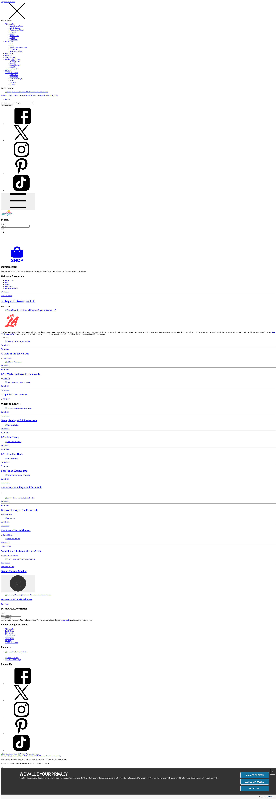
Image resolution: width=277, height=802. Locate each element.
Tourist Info (9, 637)
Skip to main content (8, 2)
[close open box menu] (17, 18)
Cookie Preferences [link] (33, 756)
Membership (14, 77)
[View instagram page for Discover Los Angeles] (21, 157)
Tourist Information (11, 69)
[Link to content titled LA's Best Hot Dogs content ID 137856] (138, 442)
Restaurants (13, 49)
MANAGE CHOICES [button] (255, 775)
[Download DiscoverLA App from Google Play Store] (29, 754)
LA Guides (4, 292)
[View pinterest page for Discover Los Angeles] (21, 174)
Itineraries (8, 55)
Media (12, 80)
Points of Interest (6, 296)
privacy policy (65, 620)
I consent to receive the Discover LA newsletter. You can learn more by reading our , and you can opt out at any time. (48, 620)
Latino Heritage (15, 65)
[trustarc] (270, 797)
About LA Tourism (11, 73)
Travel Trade (14, 75)
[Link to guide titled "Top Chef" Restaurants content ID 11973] (138, 382)
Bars (11, 43)
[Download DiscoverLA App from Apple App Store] (9, 754)
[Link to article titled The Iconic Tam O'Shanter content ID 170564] (138, 518)
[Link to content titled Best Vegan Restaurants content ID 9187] (138, 459)
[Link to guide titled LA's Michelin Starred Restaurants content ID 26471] (138, 362)
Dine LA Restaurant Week (19, 47)
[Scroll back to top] (2, 767)
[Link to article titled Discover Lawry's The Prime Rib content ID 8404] (138, 498)
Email (3, 613)
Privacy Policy (6, 756)
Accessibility (56, 756)
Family (12, 34)
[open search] (138, 238)
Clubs (12, 45)
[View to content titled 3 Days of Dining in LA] (138, 310)
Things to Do (9, 24)
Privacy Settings (17, 756)
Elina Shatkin (8, 514)
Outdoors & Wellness (17, 30)
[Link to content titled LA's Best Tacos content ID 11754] (138, 425)
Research (13, 82)
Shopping (13, 32)
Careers (12, 84)
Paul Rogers (7, 358)
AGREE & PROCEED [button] (254, 781)
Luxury (12, 38)
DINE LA (6, 379)
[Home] (7, 215)
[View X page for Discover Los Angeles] (21, 140)
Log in (7, 99)
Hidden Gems (14, 36)
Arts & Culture (15, 28)
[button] (272, 771)
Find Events (9, 53)
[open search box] (138, 238)
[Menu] (18, 201)
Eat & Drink (9, 42)
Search (3, 224)
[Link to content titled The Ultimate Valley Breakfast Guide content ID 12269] (138, 475)
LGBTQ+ (13, 67)
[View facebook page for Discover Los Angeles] (21, 124)
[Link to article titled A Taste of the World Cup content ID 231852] (138, 341)
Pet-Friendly (14, 40)
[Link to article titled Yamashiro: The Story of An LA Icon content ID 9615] (138, 539)
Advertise (48, 756)
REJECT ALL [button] (255, 788)
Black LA (13, 63)
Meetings (8, 71)
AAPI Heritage (15, 61)
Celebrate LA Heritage (13, 59)
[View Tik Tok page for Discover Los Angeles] (21, 190)
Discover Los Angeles (11, 555)
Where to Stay (10, 57)
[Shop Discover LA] (18, 262)
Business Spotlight (16, 51)
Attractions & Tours (16, 26)
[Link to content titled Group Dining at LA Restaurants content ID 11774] (138, 408)
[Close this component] (18, 583)
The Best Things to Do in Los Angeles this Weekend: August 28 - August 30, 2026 (29, 95)
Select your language (8, 103)
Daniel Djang (8, 535)
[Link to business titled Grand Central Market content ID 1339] (138, 559)
